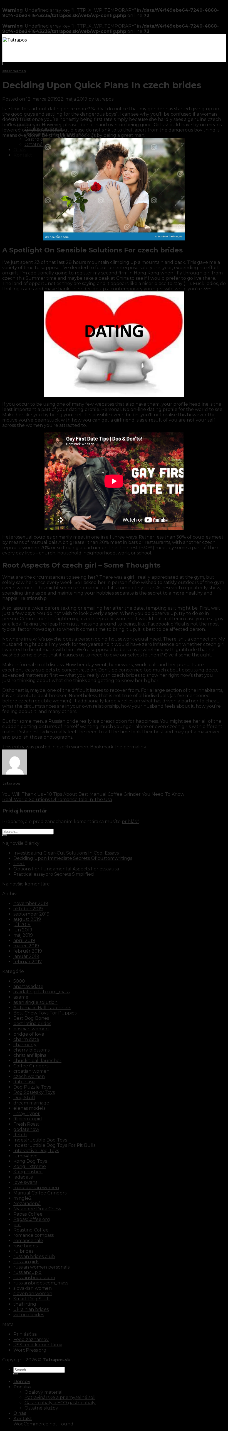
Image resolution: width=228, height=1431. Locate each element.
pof (17, 1224)
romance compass (33, 1235)
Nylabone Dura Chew (37, 1208)
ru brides (23, 1251)
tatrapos (104, 99)
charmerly (24, 1044)
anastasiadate (28, 986)
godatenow (26, 1129)
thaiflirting (24, 1304)
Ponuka (22, 123)
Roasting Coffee (31, 1230)
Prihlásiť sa (25, 1334)
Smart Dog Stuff (31, 1298)
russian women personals (41, 1267)
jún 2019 (22, 930)
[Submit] (4, 835)
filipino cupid (27, 1118)
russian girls (26, 1261)
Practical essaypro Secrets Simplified (53, 874)
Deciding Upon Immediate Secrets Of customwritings (72, 858)
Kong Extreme (29, 1166)
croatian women (31, 1071)
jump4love (25, 1156)
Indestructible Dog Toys (40, 1140)
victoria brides (28, 1314)
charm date (26, 1039)
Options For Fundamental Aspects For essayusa (66, 869)
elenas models (29, 1108)
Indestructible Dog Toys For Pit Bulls (54, 1145)
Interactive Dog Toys (36, 1150)
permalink (134, 746)
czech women (14, 71)
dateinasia (24, 1081)
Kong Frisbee (28, 1171)
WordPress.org (29, 1350)
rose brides (25, 1246)
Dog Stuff (24, 1097)
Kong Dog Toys (30, 1161)
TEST (19, 863)
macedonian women (36, 1187)
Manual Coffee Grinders (39, 1193)
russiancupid (27, 1272)
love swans (25, 1182)
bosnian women (31, 1028)
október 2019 (28, 908)
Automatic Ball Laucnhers (42, 1007)
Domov (21, 118)
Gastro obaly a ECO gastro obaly (60, 1402)
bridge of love (28, 1034)
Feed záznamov (31, 1339)
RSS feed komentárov (37, 1344)
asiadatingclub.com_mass (41, 991)
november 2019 (30, 903)
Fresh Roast (26, 1124)
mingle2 (22, 1198)
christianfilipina (29, 1055)
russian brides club (34, 1256)
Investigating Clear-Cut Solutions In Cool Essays (66, 853)
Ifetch (20, 1134)
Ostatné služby (41, 144)
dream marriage (31, 1103)
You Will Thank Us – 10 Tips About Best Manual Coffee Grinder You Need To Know (93, 794)
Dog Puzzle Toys (32, 1087)
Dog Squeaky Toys (34, 1092)
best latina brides (32, 1023)
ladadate (23, 1177)
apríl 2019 (24, 940)
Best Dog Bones (31, 1018)
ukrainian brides (31, 1309)
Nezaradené (27, 1203)
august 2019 (27, 919)
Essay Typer (26, 1113)
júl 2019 (22, 924)
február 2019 (27, 951)
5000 (19, 981)
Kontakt (22, 155)
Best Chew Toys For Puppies (44, 1013)
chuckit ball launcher (37, 1060)
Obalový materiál (43, 128)
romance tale (28, 1240)
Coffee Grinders (30, 1066)
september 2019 (31, 914)
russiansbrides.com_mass (40, 1283)
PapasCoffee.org (31, 1219)
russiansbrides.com (34, 1277)
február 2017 (27, 961)
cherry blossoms (31, 1050)
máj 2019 (23, 935)
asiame (20, 997)
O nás (19, 149)
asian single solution (35, 1002)
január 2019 (26, 956)
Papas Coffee (28, 1214)
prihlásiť (130, 821)
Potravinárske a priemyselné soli (59, 134)
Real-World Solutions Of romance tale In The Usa (57, 799)
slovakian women (32, 1288)
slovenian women (32, 1293)
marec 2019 (26, 945)
